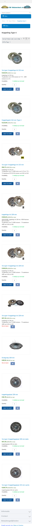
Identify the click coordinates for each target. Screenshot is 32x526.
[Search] (30, 13)
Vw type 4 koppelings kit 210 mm (13, 70)
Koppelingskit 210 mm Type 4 (11, 120)
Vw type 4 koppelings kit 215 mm (13, 165)
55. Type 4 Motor (11, 21)
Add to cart (7, 89)
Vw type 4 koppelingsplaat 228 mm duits (15, 439)
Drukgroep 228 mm (8, 358)
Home (3, 21)
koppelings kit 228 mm (9, 214)
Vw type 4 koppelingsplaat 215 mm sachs (15, 485)
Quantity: (4, 84)
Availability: (5, 81)
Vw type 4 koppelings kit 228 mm (13, 266)
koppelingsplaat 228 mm (10, 394)
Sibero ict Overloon (18, 525)
